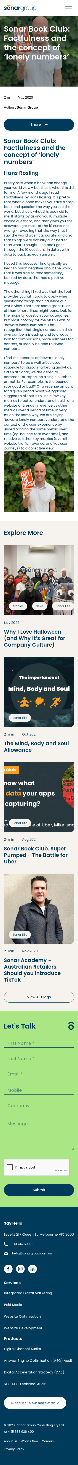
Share (36, 124)
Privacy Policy (14, 1449)
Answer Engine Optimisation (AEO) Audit (38, 1360)
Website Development (23, 1328)
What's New (29, 1441)
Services (12, 1282)
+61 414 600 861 (23, 1244)
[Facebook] (8, 1269)
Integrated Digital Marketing (28, 1293)
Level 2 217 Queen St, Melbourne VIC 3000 (39, 1234)
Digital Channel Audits (22, 1348)
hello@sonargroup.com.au (32, 1253)
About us (10, 1441)
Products (13, 1338)
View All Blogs (39, 997)
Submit (39, 1189)
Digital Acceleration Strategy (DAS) (34, 1372)
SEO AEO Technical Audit (25, 1383)
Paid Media (13, 1304)
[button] (67, 8)
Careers (48, 1441)
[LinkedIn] (32, 1269)
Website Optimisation (22, 1316)
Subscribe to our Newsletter (33, 1403)
